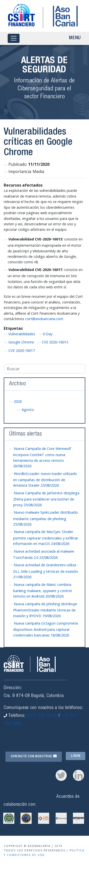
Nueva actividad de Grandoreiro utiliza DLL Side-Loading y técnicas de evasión (45, 571)
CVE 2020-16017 (21, 350)
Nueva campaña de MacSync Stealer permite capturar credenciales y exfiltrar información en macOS (45, 537)
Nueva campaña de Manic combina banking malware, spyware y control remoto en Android (42, 590)
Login (75, 756)
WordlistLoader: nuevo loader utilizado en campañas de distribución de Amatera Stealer (45, 479)
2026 (18, 401)
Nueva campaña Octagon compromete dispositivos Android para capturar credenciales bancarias (45, 629)
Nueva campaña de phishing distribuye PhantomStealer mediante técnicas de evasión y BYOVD (45, 610)
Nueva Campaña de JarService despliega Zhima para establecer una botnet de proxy (46, 499)
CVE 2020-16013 (55, 342)
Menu (75, 38)
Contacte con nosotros (32, 756)
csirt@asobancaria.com (44, 318)
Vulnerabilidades (21, 334)
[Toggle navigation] (14, 38)
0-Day (47, 334)
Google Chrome (21, 342)
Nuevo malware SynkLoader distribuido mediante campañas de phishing (45, 518)
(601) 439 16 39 (42, 715)
